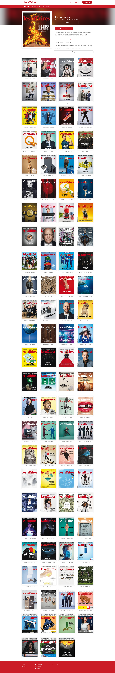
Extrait (67, 22)
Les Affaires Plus (36, 6)
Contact (25, 666)
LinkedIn (39, 668)
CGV (24, 664)
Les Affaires (26, 6)
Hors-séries (46, 6)
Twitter (39, 666)
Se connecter (63, 28)
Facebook (39, 664)
